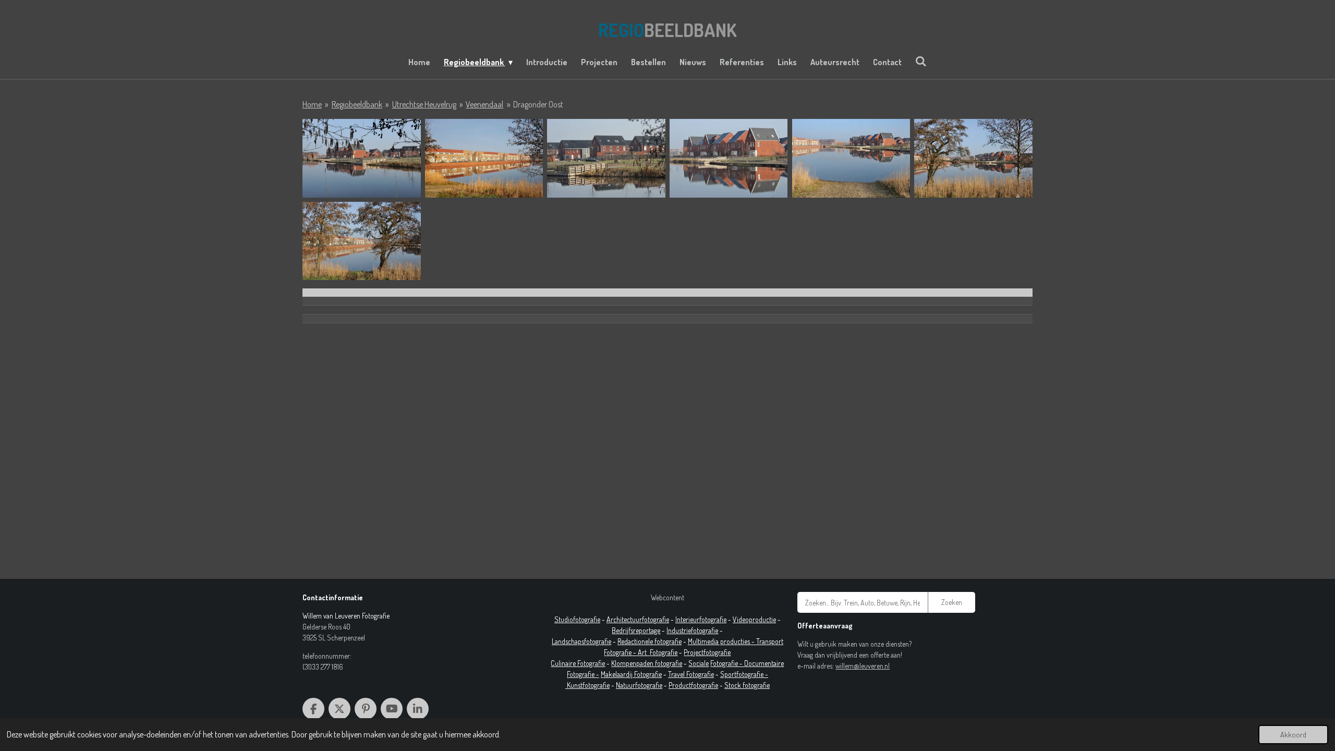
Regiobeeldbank (357, 104)
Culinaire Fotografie (578, 663)
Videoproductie (754, 619)
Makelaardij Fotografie (631, 674)
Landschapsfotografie (581, 641)
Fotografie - (727, 663)
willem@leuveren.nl (862, 665)
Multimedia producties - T (723, 641)
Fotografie (663, 652)
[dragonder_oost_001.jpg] (361, 158)
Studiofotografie (577, 619)
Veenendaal (484, 104)
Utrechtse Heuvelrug (424, 104)
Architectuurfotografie (637, 619)
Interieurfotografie (700, 619)
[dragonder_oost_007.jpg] (361, 241)
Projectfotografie (707, 652)
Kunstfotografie (588, 685)
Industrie (678, 630)
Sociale (698, 663)
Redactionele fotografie (649, 641)
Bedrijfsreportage (636, 630)
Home (312, 104)
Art (644, 652)
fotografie (704, 630)
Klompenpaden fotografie (646, 663)
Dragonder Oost (538, 104)
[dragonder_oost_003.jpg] (606, 158)
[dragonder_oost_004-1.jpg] (729, 158)
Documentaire (764, 663)
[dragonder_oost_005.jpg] (851, 158)
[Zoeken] (920, 61)
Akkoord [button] (1293, 734)
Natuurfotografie (639, 685)
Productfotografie (693, 685)
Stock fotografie (747, 685)
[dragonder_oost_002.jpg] (484, 158)
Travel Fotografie (691, 674)
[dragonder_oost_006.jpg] (973, 158)
